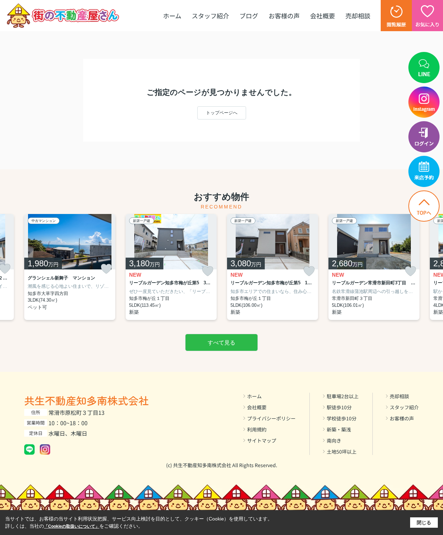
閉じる (424, 522)
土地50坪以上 (341, 451)
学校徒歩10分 (341, 418)
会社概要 (322, 15)
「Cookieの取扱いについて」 (71, 526)
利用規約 (256, 429)
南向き (334, 440)
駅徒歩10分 (339, 407)
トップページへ (221, 112)
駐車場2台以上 (343, 396)
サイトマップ (261, 440)
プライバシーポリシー (271, 418)
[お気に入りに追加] (106, 269)
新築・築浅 (339, 429)
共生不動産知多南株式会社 (86, 400)
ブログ (248, 15)
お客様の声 (284, 15)
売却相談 (357, 15)
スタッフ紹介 (210, 15)
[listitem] (69, 267)
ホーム (172, 15)
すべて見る (221, 343)
